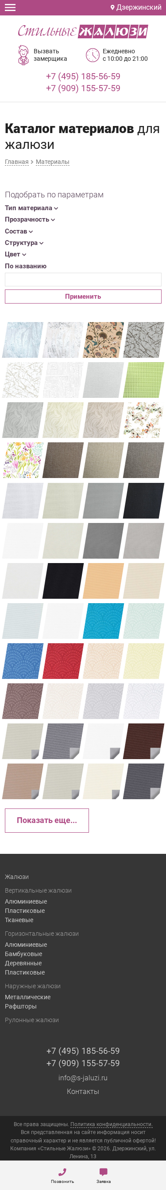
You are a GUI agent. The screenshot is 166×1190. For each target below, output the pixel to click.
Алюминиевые (26, 901)
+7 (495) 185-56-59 (83, 76)
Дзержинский (138, 7)
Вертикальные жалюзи (38, 890)
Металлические (27, 997)
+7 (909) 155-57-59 (83, 88)
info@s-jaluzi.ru (83, 1078)
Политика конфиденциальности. (111, 1124)
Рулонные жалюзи (32, 1019)
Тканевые (19, 919)
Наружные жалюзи (33, 986)
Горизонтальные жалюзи (42, 933)
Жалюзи (17, 876)
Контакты (83, 1091)
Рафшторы (21, 1006)
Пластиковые (25, 910)
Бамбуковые (23, 953)
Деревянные (23, 963)
